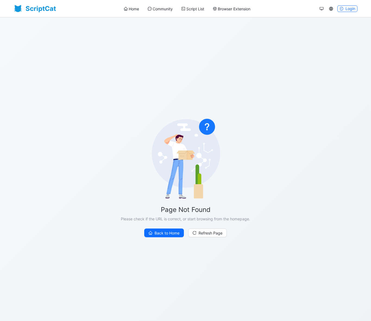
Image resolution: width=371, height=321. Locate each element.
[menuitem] (131, 9)
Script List (195, 9)
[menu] (187, 8)
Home (134, 9)
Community (163, 9)
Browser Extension (234, 9)
